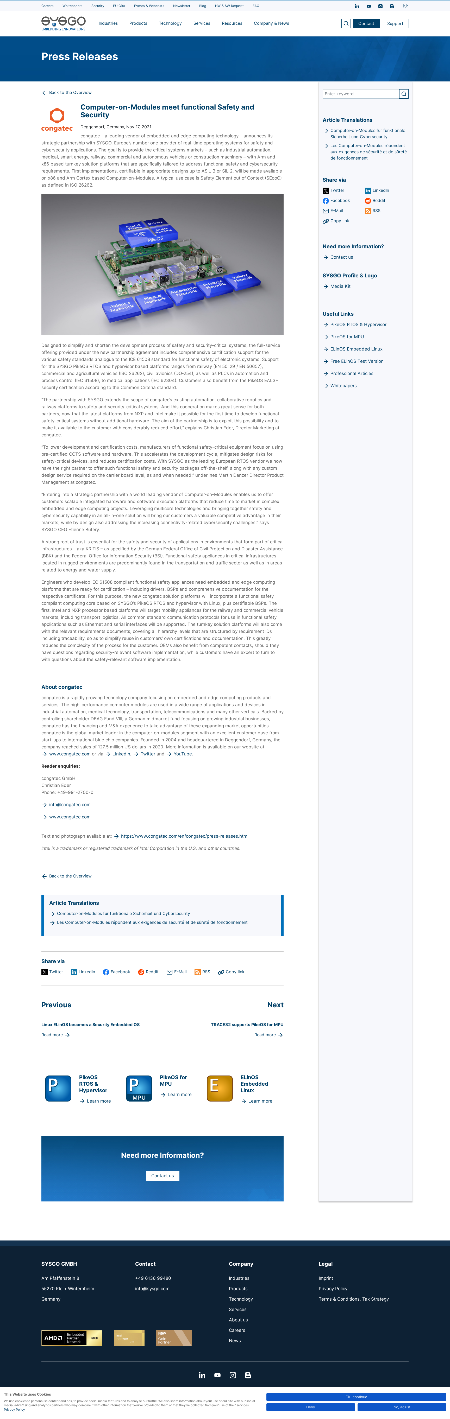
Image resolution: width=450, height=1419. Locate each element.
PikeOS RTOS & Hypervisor (358, 324)
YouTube (183, 753)
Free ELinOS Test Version (357, 361)
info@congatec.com (70, 804)
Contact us (162, 1175)
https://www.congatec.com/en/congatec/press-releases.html (184, 836)
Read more (52, 1034)
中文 (405, 6)
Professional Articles (351, 373)
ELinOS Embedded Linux (356, 349)
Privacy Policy (14, 1409)
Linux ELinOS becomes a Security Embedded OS (90, 1024)
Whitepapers (343, 385)
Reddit (152, 971)
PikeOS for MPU (347, 336)
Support (395, 23)
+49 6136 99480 (153, 1278)
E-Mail (180, 971)
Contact (366, 23)
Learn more (99, 1101)
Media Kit (340, 286)
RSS (206, 971)
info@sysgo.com (152, 1288)
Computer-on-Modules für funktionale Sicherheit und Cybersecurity (123, 913)
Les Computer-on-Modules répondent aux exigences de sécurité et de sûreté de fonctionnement (152, 922)
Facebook (120, 971)
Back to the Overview (70, 92)
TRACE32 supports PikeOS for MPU (247, 1024)
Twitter (148, 753)
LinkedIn (121, 753)
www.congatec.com (70, 753)
